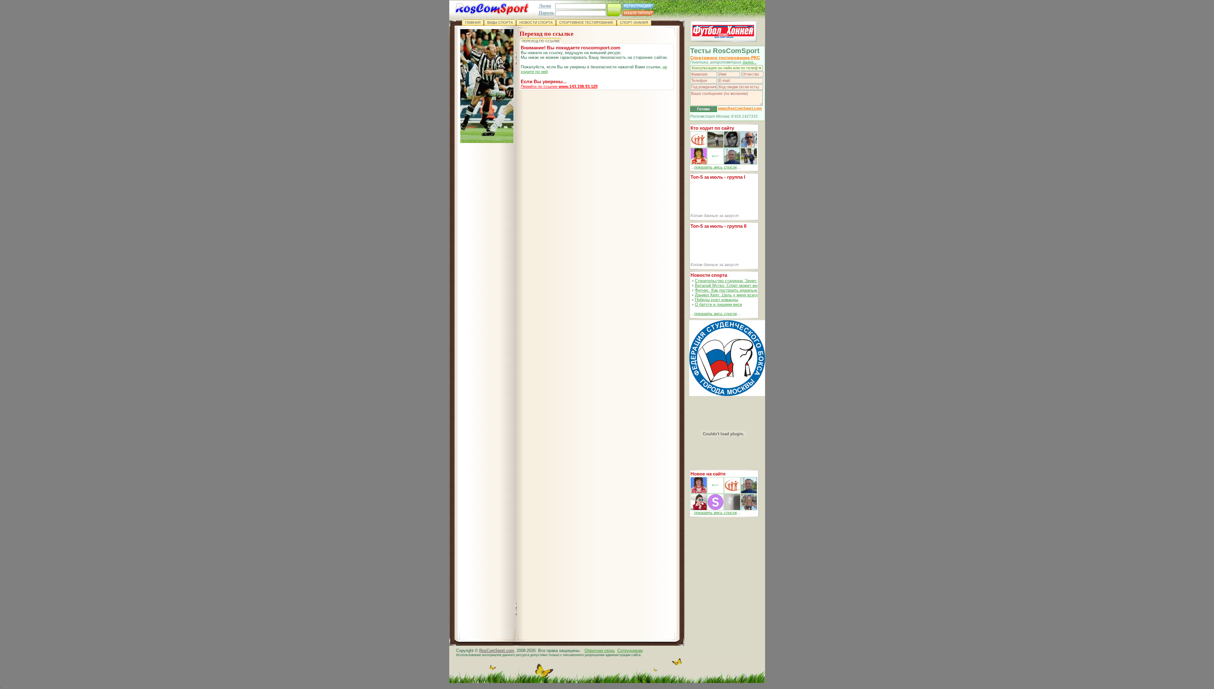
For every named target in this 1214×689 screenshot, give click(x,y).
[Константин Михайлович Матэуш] (732, 146)
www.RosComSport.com (740, 108)
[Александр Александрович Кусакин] (698, 146)
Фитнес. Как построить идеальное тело (732, 290)
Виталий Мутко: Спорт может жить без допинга (740, 285)
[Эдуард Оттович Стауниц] (749, 146)
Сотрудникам (630, 650)
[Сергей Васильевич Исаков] (715, 146)
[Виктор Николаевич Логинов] (749, 163)
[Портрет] (715, 492)
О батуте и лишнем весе (718, 304)
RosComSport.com (496, 650)
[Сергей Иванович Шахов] (732, 163)
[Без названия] (698, 492)
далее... (750, 62)
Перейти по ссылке (559, 86)
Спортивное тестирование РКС (725, 57)
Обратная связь (600, 650)
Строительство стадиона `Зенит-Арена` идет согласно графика (755, 280)
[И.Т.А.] (749, 508)
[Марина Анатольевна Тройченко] (698, 163)
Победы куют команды (716, 299)
